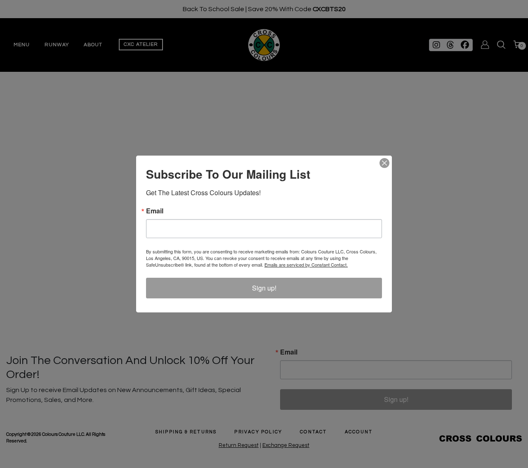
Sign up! (264, 288)
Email (154, 211)
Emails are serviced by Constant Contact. (306, 264)
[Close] (384, 163)
